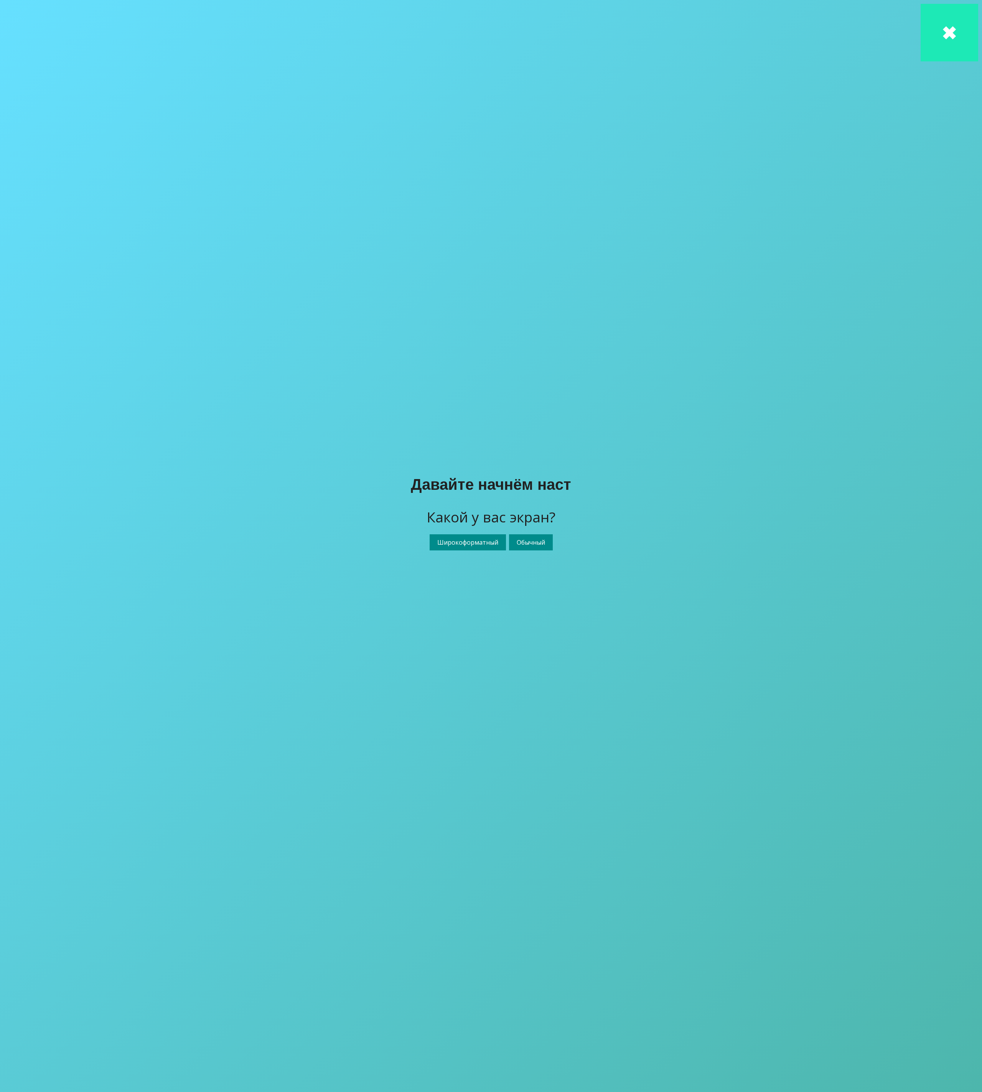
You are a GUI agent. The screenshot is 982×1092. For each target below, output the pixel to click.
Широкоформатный (467, 542)
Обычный (531, 542)
